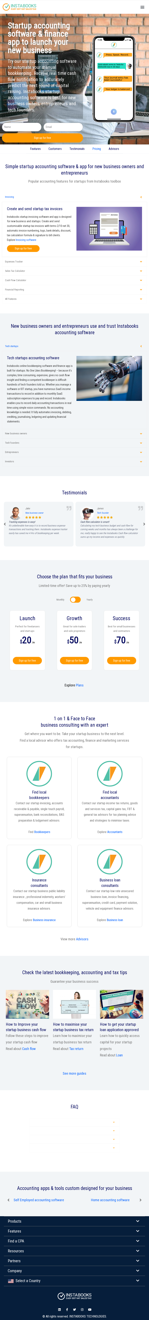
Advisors (114, 149)
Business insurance (44, 920)
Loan (119, 1055)
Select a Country (27, 1280)
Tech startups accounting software (33, 358)
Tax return (76, 1049)
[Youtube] (89, 1309)
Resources (16, 1251)
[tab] (74, 197)
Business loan (115, 920)
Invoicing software (26, 239)
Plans (80, 685)
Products (14, 1221)
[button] (143, 7)
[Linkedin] (59, 1309)
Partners (14, 1261)
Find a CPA (16, 1241)
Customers (55, 149)
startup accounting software (47, 166)
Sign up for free (27, 660)
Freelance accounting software (110, 1200)
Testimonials (77, 149)
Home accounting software (38, 1200)
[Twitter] (74, 1309)
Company (15, 1270)
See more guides (74, 1073)
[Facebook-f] (67, 1309)
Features (35, 149)
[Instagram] (82, 1309)
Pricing (96, 149)
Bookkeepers (42, 832)
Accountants (114, 832)
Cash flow (29, 1049)
